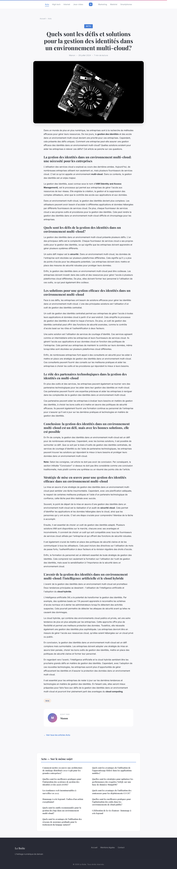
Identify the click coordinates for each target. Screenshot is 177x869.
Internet (66, 4)
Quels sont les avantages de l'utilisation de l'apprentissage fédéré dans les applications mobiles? (112, 770)
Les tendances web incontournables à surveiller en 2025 (59, 791)
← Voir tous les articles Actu (57, 735)
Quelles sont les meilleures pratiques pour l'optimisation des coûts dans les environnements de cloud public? (111, 802)
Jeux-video (78, 4)
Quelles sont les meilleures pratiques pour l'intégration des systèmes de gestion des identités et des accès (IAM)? (62, 782)
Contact (121, 847)
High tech (56, 4)
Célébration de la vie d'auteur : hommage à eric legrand (111, 812)
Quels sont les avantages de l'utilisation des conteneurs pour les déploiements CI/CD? (111, 791)
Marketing (102, 4)
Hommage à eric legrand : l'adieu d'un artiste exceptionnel (63, 800)
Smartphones (126, 4)
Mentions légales (107, 847)
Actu (47, 4)
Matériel (113, 4)
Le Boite (20, 848)
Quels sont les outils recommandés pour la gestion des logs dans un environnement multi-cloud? (62, 810)
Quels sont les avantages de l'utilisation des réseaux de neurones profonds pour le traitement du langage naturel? (62, 822)
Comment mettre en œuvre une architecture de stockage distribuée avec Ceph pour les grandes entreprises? (62, 770)
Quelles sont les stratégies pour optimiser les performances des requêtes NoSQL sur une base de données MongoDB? (112, 782)
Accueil (43, 19)
